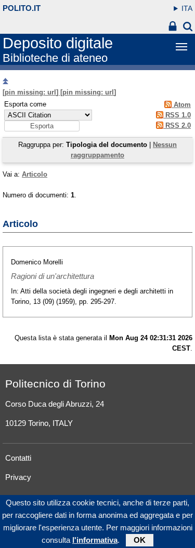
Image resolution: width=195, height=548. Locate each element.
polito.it (22, 8)
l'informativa (95, 540)
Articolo (34, 174)
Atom (181, 105)
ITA (186, 8)
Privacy (18, 477)
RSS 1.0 (177, 115)
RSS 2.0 (177, 125)
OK (140, 540)
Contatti (18, 458)
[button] (42, 126)
